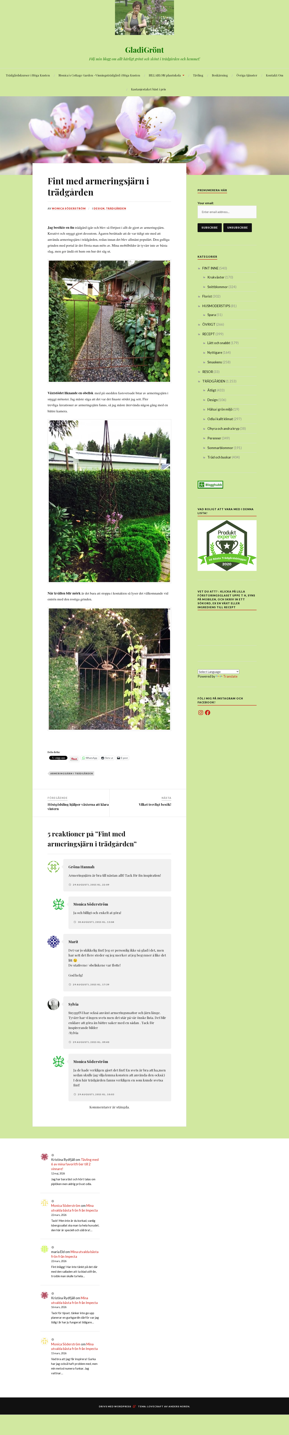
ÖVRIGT (208, 324)
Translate (230, 676)
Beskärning (220, 75)
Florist (207, 296)
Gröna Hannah (81, 866)
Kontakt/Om (274, 75)
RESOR (207, 372)
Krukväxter (216, 277)
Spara (211, 315)
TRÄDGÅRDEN (116, 208)
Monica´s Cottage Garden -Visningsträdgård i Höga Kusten (99, 75)
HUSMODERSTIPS (216, 306)
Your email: (206, 203)
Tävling (198, 75)
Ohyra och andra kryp (223, 428)
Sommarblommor (220, 448)
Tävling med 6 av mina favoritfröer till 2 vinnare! (75, 1164)
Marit (73, 941)
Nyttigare (214, 352)
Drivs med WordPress (115, 1406)
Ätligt (211, 390)
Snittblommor (217, 287)
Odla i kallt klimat (220, 419)
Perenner (214, 438)
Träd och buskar (219, 457)
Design (99, 208)
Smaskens (214, 362)
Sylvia (73, 1004)
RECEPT (208, 334)
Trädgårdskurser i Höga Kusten (28, 75)
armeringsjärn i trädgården (71, 773)
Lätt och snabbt (218, 343)
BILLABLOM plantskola (165, 75)
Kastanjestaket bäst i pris (148, 89)
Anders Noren (178, 1406)
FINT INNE (210, 268)
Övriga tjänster (247, 75)
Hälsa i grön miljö (220, 409)
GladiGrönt (144, 50)
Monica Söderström (69, 208)
